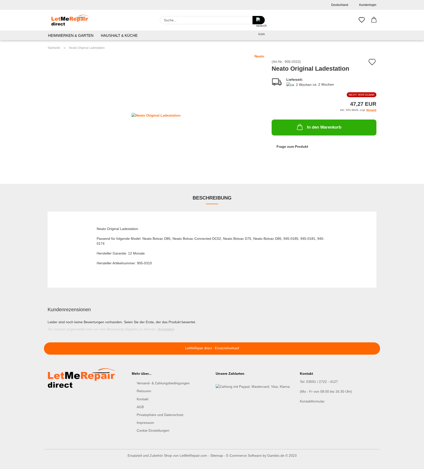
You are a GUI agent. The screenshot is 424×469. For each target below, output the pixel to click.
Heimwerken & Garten (70, 35)
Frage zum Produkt (292, 146)
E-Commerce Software (244, 455)
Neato (259, 56)
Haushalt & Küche (119, 35)
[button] (374, 20)
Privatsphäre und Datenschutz (160, 415)
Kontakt (142, 399)
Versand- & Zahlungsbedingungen (163, 383)
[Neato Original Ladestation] (156, 115)
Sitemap (216, 455)
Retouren (144, 391)
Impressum (145, 423)
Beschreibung (212, 198)
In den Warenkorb (324, 127)
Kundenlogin (367, 5)
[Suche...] (258, 20)
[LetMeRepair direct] (70, 20)
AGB (140, 407)
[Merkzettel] (362, 20)
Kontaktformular (312, 401)
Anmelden (166, 329)
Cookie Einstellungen (153, 430)
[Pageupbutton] (410, 461)
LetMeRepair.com (193, 455)
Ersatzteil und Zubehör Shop (150, 455)
